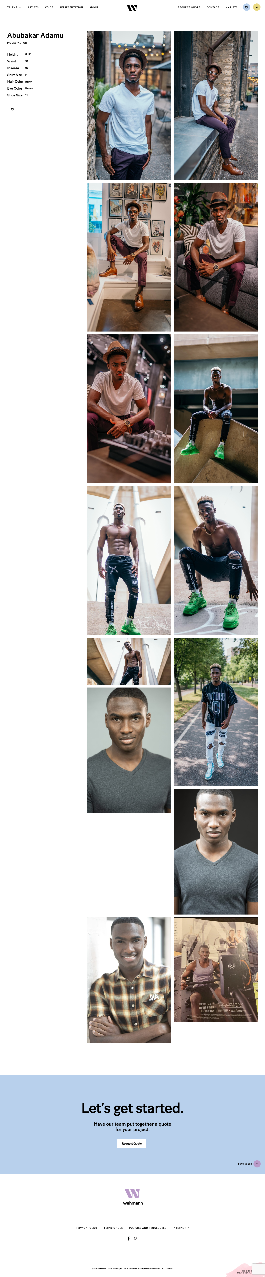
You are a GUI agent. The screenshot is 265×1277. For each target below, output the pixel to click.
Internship (181, 1228)
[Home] (132, 14)
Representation (71, 7)
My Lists (232, 7)
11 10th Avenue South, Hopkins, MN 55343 (143, 1268)
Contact (213, 7)
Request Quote (189, 7)
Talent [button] (12, 7)
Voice (49, 7)
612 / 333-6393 (167, 1268)
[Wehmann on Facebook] (129, 1238)
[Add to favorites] (12, 109)
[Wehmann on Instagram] (135, 1238)
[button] (249, 1163)
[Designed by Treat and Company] (245, 1269)
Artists (33, 7)
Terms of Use (113, 1228)
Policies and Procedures (148, 1228)
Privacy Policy (87, 1228)
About (94, 7)
